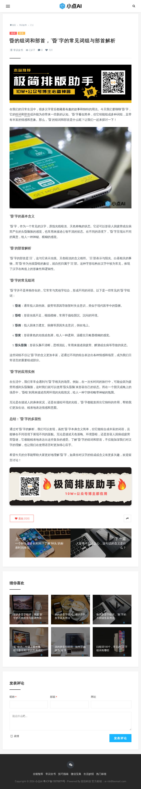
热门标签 (101, 773)
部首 (21, 33)
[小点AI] (70, 6)
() (23, 518)
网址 (93, 696)
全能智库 (38, 773)
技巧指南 (63, 773)
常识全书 (18, 50)
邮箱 (53, 697)
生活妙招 (89, 773)
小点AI (39, 781)
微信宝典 (76, 773)
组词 (13, 33)
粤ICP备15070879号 (54, 781)
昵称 (13, 697)
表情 (16, 736)
